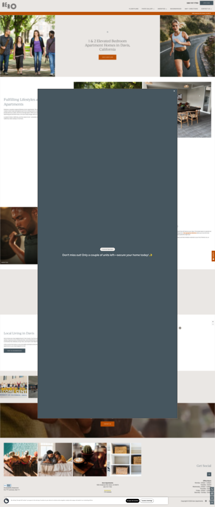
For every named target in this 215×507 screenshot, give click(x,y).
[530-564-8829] (212, 489)
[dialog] (107, 253)
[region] (87, 500)
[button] (6, 501)
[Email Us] (212, 493)
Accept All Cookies (133, 500)
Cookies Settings (147, 500)
